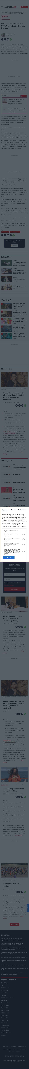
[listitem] (14, 531)
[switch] (23, 534)
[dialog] (14, 534)
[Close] (26, 510)
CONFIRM (8, 557)
